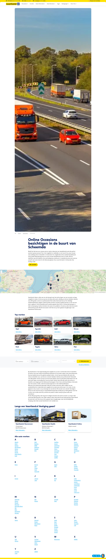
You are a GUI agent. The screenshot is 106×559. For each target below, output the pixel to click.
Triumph (76, 523)
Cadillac (56, 442)
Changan (56, 447)
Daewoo (76, 444)
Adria (16, 444)
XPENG (75, 539)
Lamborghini (77, 480)
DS (74, 452)
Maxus (16, 501)
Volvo (35, 543)
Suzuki (56, 532)
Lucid (75, 490)
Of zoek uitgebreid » (84, 364)
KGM (55, 478)
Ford (35, 470)
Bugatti (36, 449)
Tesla (75, 520)
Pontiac (76, 503)
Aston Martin (18, 454)
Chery (55, 449)
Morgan (17, 513)
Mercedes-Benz (19, 506)
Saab (55, 520)
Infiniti (16, 478)
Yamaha (17, 551)
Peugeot (76, 499)
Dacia (75, 442)
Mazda (16, 503)
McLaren (17, 504)
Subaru (56, 530)
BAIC (35, 442)
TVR (75, 525)
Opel (55, 501)
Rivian (36, 522)
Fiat (35, 466)
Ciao (55, 454)
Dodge (75, 449)
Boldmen (36, 447)
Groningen (25, 233)
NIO (35, 499)
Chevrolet (56, 450)
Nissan (36, 501)
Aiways (16, 445)
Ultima (16, 541)
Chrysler (56, 452)
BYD (35, 450)
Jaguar (36, 478)
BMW (35, 445)
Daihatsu (76, 445)
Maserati (17, 499)
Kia (55, 480)
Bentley (36, 444)
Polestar (76, 501)
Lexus (75, 487)
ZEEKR (36, 551)
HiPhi (75, 464)
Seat (55, 522)
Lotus (75, 489)
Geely (55, 464)
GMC (55, 466)
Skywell (56, 527)
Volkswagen (37, 541)
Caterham (57, 445)
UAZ (16, 539)
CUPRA (56, 457)
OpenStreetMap (98, 292)
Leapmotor (77, 485)
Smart (55, 529)
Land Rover (77, 483)
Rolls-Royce (37, 523)
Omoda (56, 499)
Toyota (76, 522)
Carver (56, 444)
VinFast (36, 539)
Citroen (56, 456)
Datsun (76, 447)
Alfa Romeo (18, 447)
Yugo (16, 553)
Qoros (16, 520)
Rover (35, 525)
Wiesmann (57, 539)
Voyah (36, 544)
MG (16, 508)
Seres (55, 523)
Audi (16, 456)
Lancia (75, 482)
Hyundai (76, 470)
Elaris (16, 464)
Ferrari (36, 464)
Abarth (16, 442)
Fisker (36, 468)
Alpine (16, 450)
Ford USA (36, 471)
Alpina (16, 449)
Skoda (55, 525)
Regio (19, 233)
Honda (75, 466)
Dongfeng (76, 450)
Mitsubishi (17, 511)
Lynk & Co (76, 492)
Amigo (16, 452)
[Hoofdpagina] (15, 233)
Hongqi (76, 468)
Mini (16, 509)
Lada (75, 478)
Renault (36, 520)
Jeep (35, 480)
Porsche (76, 504)
